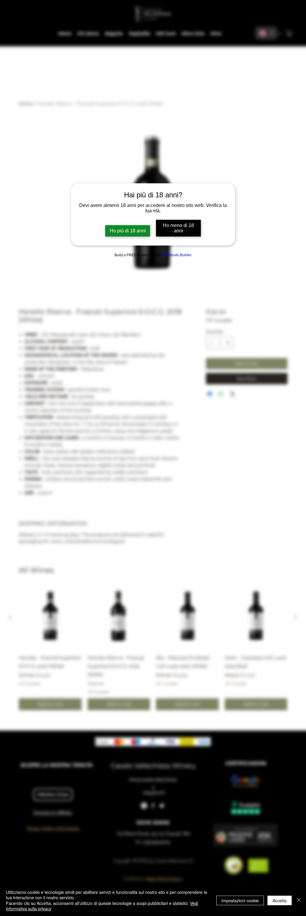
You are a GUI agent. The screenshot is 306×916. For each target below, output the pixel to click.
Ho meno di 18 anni (178, 228)
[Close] (298, 900)
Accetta (280, 900)
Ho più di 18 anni (128, 230)
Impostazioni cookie (240, 900)
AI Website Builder (177, 255)
